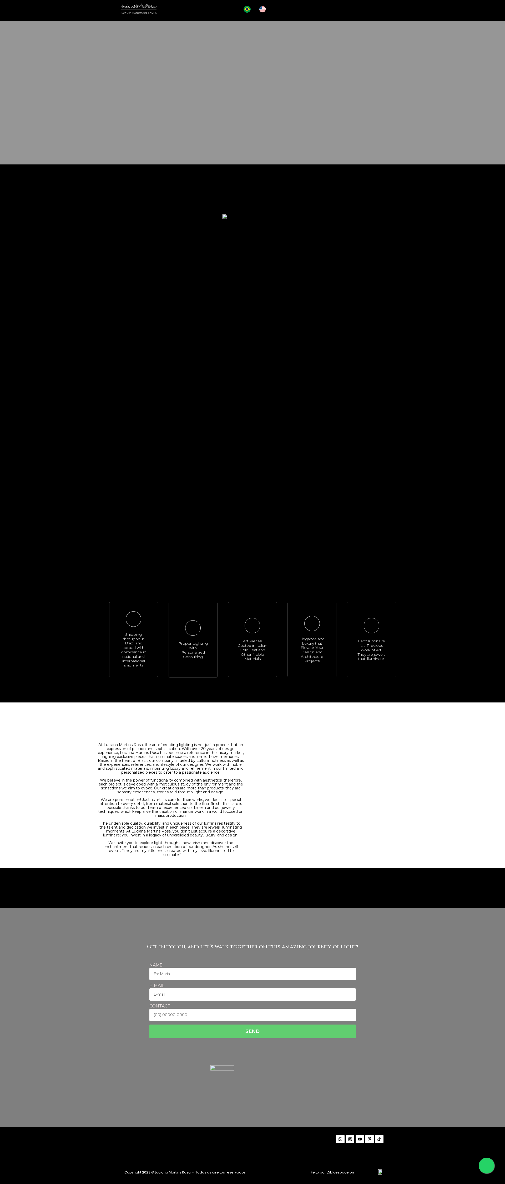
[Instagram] (350, 1139)
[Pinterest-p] (369, 1139)
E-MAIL (156, 986)
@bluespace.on (340, 1172)
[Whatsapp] (340, 1139)
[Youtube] (360, 1139)
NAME (156, 965)
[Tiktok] (379, 1139)
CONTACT (159, 1006)
